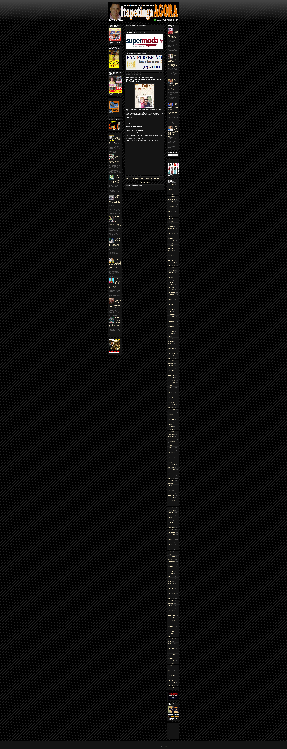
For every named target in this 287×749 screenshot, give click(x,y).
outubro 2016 (171, 475)
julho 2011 (170, 633)
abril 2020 (170, 370)
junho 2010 (170, 668)
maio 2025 (170, 221)
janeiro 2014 (171, 559)
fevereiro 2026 (171, 199)
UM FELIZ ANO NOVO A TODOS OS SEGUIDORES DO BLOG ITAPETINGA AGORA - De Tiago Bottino (144, 79)
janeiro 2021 (171, 348)
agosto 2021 (171, 331)
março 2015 (171, 524)
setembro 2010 (171, 660)
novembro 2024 (171, 236)
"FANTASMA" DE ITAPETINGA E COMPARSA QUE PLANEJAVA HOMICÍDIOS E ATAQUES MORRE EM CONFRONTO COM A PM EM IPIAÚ (173, 60)
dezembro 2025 (171, 204)
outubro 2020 (171, 355)
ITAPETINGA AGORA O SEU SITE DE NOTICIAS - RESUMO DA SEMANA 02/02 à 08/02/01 (115, 158)
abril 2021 (170, 341)
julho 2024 (170, 245)
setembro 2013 (171, 569)
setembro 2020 (171, 358)
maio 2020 (170, 368)
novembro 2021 (171, 324)
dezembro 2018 (171, 409)
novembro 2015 (171, 504)
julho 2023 (170, 275)
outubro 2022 (171, 297)
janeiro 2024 (171, 260)
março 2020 (171, 373)
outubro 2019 (171, 385)
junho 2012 (170, 605)
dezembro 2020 (171, 351)
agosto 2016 (171, 480)
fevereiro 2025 (171, 228)
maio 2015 (170, 520)
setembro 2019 (171, 387)
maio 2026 (170, 191)
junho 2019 (170, 395)
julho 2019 (170, 392)
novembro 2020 (171, 353)
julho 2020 (170, 363)
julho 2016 (170, 483)
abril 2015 (170, 522)
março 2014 (171, 554)
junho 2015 (170, 517)
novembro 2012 (171, 593)
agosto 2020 (171, 360)
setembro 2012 (171, 598)
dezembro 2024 (171, 233)
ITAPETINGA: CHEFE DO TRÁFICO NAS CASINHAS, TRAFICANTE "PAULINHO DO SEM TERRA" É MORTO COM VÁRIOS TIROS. (115, 221)
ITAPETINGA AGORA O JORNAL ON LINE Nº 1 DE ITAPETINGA (115, 139)
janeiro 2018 (171, 436)
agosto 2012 (171, 600)
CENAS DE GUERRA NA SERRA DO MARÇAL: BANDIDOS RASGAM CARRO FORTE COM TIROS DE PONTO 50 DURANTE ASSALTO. (115, 200)
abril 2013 (170, 581)
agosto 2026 (171, 184)
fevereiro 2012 (171, 615)
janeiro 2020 (171, 377)
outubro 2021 (171, 326)
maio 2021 (170, 338)
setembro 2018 (171, 417)
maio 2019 (170, 397)
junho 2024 (170, 248)
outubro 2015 (171, 507)
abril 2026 (170, 194)
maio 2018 (170, 426)
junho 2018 (170, 424)
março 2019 (171, 402)
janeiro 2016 (171, 497)
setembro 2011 (171, 629)
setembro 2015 (171, 510)
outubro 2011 (171, 626)
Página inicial (145, 178)
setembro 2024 (171, 240)
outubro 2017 (171, 445)
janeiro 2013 (171, 588)
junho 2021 (170, 336)
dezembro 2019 (171, 380)
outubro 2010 (171, 658)
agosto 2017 (171, 450)
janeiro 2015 (171, 529)
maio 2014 (170, 549)
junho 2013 (170, 576)
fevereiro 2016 (171, 495)
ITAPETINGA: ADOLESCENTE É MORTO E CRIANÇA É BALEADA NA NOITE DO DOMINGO (115, 321)
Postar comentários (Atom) (146, 182)
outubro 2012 (171, 595)
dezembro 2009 (171, 682)
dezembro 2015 (171, 500)
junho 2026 (170, 189)
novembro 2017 (171, 441)
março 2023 (171, 284)
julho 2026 (170, 187)
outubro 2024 (171, 238)
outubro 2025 (171, 209)
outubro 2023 (171, 267)
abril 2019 (170, 399)
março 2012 (171, 613)
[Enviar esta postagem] (129, 123)
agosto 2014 (171, 542)
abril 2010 (170, 673)
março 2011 (171, 643)
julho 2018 (170, 422)
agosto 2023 (171, 272)
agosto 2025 (171, 213)
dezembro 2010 (171, 651)
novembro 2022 (171, 294)
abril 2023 (170, 282)
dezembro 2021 (171, 321)
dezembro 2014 (171, 532)
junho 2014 (170, 546)
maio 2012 (170, 608)
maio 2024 (170, 250)
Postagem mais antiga (157, 178)
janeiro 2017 (171, 467)
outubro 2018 (171, 414)
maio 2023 (170, 280)
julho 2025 (170, 216)
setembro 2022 (171, 299)
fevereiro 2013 (171, 586)
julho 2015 (170, 515)
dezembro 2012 (171, 591)
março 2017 (171, 462)
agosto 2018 (171, 419)
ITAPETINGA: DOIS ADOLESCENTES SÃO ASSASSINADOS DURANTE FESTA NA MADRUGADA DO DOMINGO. (115, 243)
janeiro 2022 (171, 319)
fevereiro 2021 (171, 346)
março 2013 (171, 583)
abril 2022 (170, 311)
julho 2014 (170, 544)
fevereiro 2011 (171, 646)
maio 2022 (170, 309)
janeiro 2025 (171, 231)
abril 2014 (170, 551)
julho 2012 (170, 603)
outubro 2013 (171, 566)
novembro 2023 (171, 265)
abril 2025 (170, 223)
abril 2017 (170, 459)
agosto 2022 (171, 302)
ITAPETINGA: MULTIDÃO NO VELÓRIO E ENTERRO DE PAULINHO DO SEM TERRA (115, 302)
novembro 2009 (171, 685)
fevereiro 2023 (171, 287)
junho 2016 (170, 485)
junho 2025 (170, 218)
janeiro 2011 (171, 648)
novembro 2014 (171, 534)
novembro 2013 (171, 564)
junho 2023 (170, 277)
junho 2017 (170, 455)
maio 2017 (170, 457)
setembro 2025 (171, 211)
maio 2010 (170, 670)
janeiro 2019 (171, 407)
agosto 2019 (171, 390)
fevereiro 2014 (171, 556)
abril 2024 (170, 253)
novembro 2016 (171, 472)
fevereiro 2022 (171, 316)
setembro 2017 (171, 447)
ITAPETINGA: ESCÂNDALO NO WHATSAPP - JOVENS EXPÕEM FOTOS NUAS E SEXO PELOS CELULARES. (115, 180)
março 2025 (171, 226)
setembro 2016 (171, 478)
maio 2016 (170, 488)
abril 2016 (170, 490)
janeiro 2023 (171, 289)
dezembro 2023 (171, 262)
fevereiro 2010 (171, 678)
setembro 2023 (171, 270)
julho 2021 (170, 333)
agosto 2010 (171, 663)
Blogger (165, 746)
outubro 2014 (171, 537)
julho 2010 (170, 665)
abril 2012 (170, 610)
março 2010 (171, 675)
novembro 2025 (171, 206)
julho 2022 (170, 304)
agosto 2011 (171, 631)
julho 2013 (170, 573)
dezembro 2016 (171, 469)
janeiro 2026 (171, 201)
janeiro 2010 (171, 680)
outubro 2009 (171, 687)
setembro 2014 (171, 539)
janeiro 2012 (171, 617)
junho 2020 (170, 365)
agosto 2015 (171, 512)
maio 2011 (170, 638)
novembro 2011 (171, 624)
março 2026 (171, 196)
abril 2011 (170, 641)
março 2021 (171, 343)
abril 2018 (170, 429)
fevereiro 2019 (171, 404)
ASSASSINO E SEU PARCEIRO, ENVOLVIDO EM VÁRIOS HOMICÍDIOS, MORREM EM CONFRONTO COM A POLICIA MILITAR (115, 263)
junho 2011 (170, 636)
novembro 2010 (171, 654)
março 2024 (171, 255)
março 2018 (171, 431)
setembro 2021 (171, 328)
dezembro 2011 (171, 620)
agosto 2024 (171, 243)
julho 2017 (170, 452)
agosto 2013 (171, 571)
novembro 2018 (171, 412)
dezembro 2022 (171, 292)
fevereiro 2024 (171, 258)
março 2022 (171, 314)
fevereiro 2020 (171, 375)
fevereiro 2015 (171, 527)
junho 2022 (170, 306)
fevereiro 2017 (171, 464)
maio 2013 (170, 578)
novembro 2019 (171, 382)
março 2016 (171, 493)
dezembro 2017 (171, 439)
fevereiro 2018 (171, 434)
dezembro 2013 (171, 561)
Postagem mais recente (132, 178)
